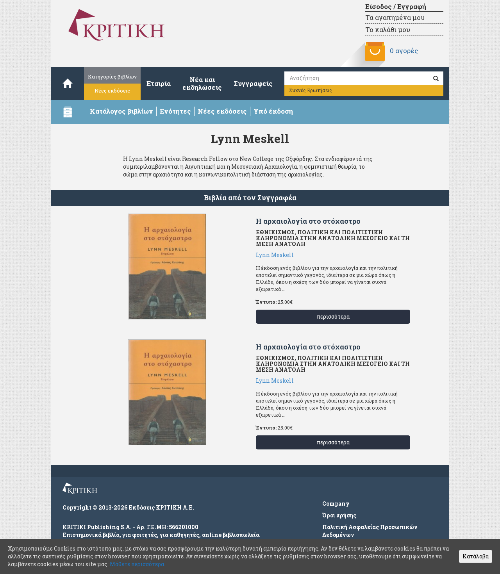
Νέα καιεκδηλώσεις (202, 83)
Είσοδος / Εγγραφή (395, 6)
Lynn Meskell (275, 254)
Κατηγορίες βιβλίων (112, 76)
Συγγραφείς (253, 83)
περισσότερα (333, 316)
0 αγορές (404, 50)
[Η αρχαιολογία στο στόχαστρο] (167, 266)
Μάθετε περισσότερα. (137, 564)
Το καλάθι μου (387, 29)
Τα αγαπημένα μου (395, 17)
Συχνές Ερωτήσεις (310, 90)
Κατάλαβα (475, 556)
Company (336, 503)
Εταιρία (158, 83)
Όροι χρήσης (339, 515)
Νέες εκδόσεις (112, 90)
